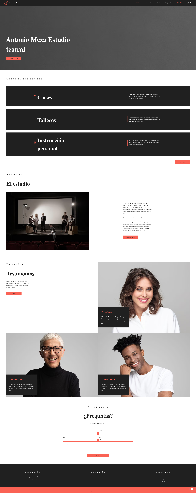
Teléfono (100, 437)
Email (64, 437)
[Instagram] (188, 3)
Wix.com (109, 491)
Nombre (65, 430)
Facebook (163, 477)
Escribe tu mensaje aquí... (68, 444)
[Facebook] (185, 3)
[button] (13, 58)
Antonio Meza (14, 3)
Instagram (163, 479)
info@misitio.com (100, 477)
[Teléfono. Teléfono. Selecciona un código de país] (101, 440)
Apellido (100, 430)
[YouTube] (191, 3)
